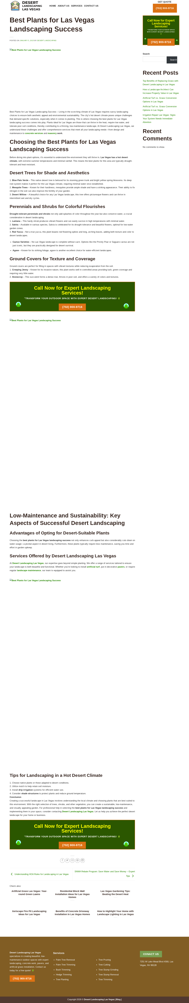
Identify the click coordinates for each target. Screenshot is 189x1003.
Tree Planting (62, 979)
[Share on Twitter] (67, 860)
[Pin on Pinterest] (77, 860)
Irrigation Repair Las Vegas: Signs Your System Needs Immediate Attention (159, 118)
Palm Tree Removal (65, 959)
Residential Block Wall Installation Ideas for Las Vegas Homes (72, 894)
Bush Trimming (63, 969)
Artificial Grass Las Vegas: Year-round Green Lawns (29, 892)
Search (146, 54)
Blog (118, 999)
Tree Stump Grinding (108, 969)
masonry (52, 133)
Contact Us (91, 6)
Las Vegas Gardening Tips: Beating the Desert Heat (115, 892)
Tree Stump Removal (108, 974)
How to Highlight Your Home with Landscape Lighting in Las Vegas (115, 912)
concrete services (34, 133)
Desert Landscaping (46, 40)
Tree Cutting (104, 964)
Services (76, 6)
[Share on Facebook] (62, 860)
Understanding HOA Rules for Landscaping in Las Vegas (41, 874)
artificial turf (93, 566)
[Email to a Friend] (72, 860)
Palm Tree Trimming (65, 964)
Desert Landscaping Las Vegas (28, 563)
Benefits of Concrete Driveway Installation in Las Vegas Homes (72, 912)
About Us (63, 6)
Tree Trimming (105, 979)
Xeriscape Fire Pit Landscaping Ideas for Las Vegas (29, 912)
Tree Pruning (104, 959)
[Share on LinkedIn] (82, 860)
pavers (121, 566)
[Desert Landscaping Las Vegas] (28, 6)
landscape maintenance (29, 570)
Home (52, 6)
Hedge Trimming (64, 974)
